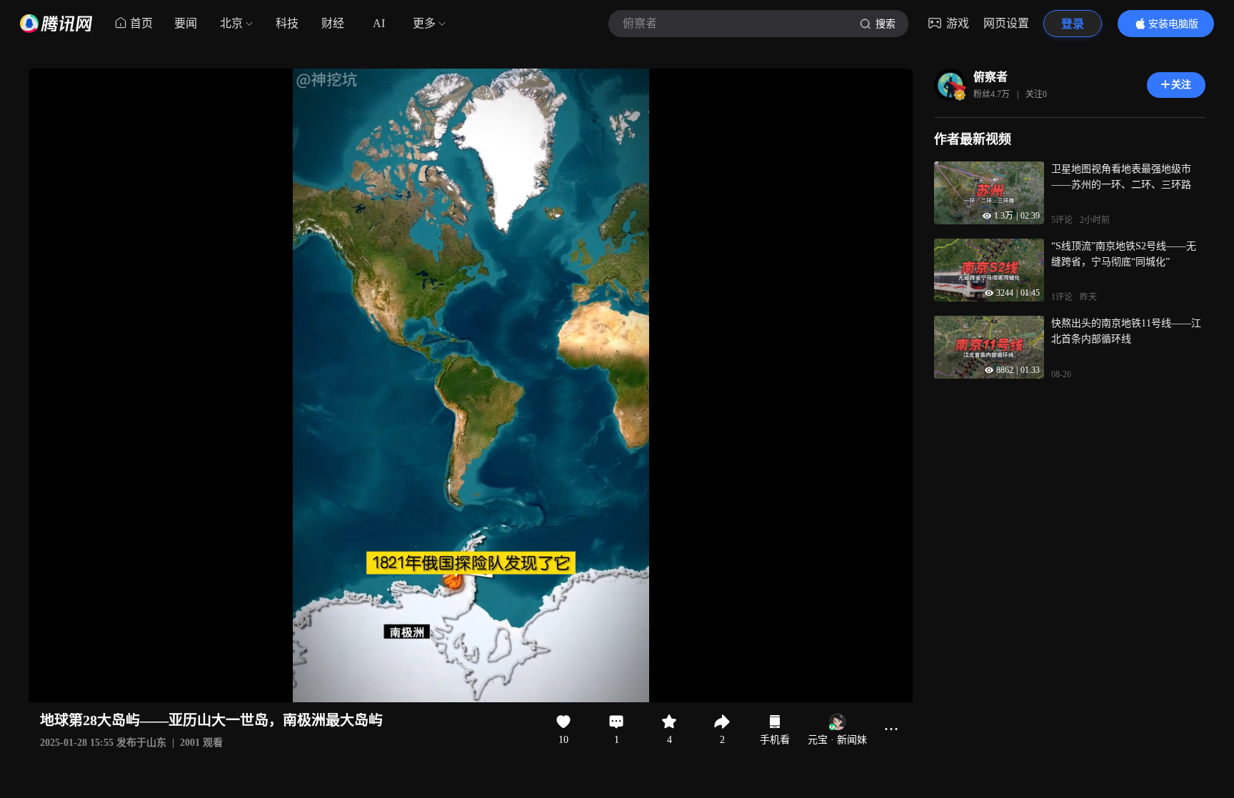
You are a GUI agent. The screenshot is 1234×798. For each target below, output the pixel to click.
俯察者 (990, 77)
